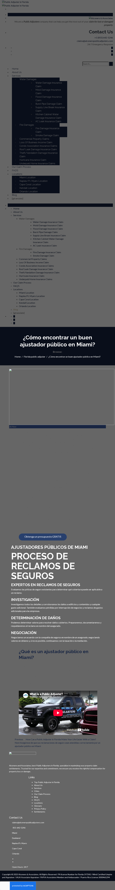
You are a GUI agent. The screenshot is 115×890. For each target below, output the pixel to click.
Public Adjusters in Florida (47, 765)
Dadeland (16, 838)
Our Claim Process (42, 794)
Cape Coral (17, 848)
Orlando (15, 853)
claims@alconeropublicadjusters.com (28, 822)
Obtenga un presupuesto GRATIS (42, 536)
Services (38, 788)
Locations (38, 803)
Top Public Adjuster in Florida (47, 782)
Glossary (38, 806)
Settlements (39, 811)
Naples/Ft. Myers (19, 843)
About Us (38, 785)
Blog (36, 797)
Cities (36, 791)
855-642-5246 (19, 827)
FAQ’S (37, 800)
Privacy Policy (40, 809)
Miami (14, 833)
